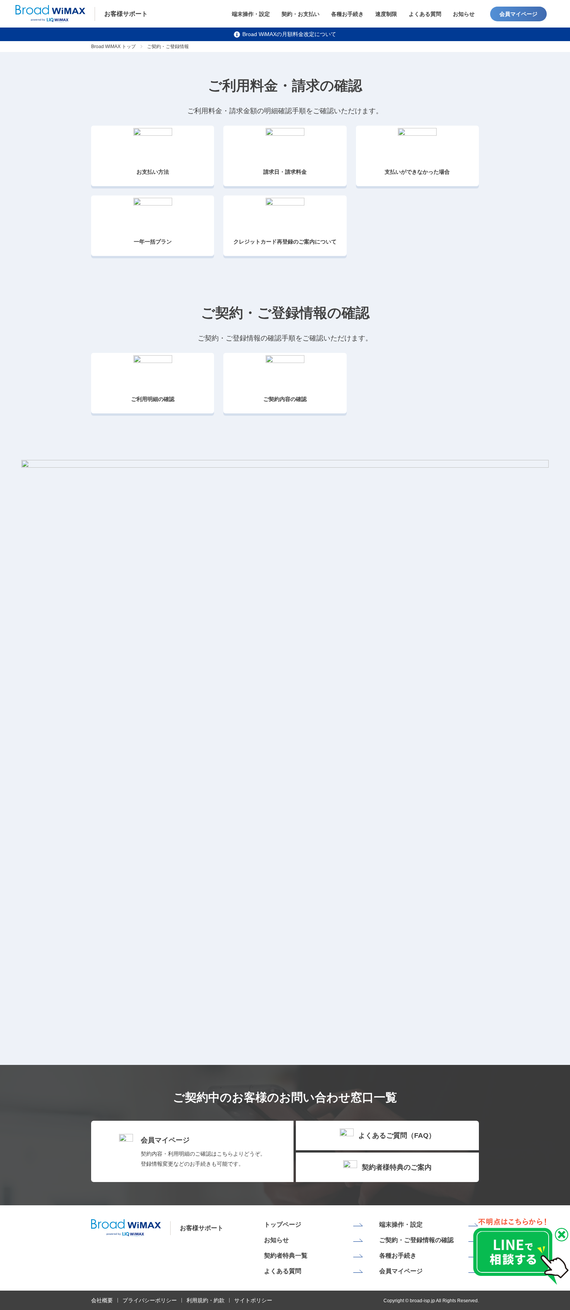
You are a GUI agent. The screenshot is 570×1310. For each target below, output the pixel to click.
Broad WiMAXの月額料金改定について (289, 34)
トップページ (282, 1224)
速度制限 (386, 14)
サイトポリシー (253, 1300)
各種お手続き (347, 14)
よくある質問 (425, 14)
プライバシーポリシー (150, 1300)
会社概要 (102, 1300)
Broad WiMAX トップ (113, 46)
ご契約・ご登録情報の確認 (416, 1240)
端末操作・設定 (251, 14)
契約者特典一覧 (285, 1255)
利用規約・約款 (206, 1300)
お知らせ (464, 14)
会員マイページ (518, 14)
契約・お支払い (301, 14)
